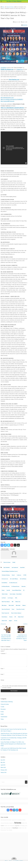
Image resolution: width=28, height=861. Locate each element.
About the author (5, 549)
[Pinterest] (11, 545)
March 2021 (3, 767)
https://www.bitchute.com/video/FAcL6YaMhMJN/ (12, 99)
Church (13, 575)
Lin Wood (4, 597)
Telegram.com (20, 69)
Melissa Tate (17, 601)
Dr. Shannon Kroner (15, 586)
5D (13, 823)
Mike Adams (4, 605)
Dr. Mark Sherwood (13, 582)
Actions (23, 819)
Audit (2, 825)
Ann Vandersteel (15, 567)
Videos (2, 719)
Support (10, 620)
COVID (24, 575)
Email (2, 674)
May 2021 (3, 762)
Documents (3, 709)
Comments (3, 653)
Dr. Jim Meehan (23, 578)
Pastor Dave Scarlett (20, 609)
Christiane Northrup (6, 575)
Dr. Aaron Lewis (5, 578)
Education (23, 586)
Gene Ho (8, 590)
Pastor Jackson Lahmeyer (16, 613)
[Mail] (15, 545)
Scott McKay (3, 67)
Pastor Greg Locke (5, 613)
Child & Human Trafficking (7, 701)
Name (2, 668)
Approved (14, 819)
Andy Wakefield (6, 567)
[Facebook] (2, 545)
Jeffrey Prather (5, 594)
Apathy (10, 823)
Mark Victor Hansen (6, 601)
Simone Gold (4, 620)
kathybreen (25, 25)
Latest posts (12, 549)
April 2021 (3, 765)
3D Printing (21, 825)
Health (14, 562)
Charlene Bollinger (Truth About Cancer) (10, 571)
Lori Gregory (10, 597)
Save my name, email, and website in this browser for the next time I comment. (14, 686)
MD (12, 601)
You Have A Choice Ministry (14, 1)
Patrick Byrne (4, 616)
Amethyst (15, 828)
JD (23, 590)
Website (2, 680)
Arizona (17, 822)
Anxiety (5, 825)
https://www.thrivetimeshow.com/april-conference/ (12, 107)
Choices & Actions (6, 562)
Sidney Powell (20, 616)
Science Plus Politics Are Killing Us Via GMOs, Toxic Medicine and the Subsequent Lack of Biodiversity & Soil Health (13, 743)
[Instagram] (11, 810)
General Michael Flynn (16, 590)
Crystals (2, 706)
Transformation (4, 716)
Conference (19, 575)
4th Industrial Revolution (6, 819)
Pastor (13, 609)
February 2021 (4, 770)
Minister (24, 605)
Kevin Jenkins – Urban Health (15, 594)
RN (15, 616)
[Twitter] (5, 545)
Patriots (10, 616)
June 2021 (3, 760)
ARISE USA (24, 823)
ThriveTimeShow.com (14, 79)
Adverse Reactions (5, 823)
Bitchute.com (10, 69)
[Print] (18, 545)
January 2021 (3, 772)
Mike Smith (18, 605)
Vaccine (15, 620)
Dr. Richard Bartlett (5, 586)
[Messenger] (8, 545)
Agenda (17, 825)
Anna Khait (22, 567)
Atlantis (10, 830)
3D (11, 828)
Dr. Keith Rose (4, 582)
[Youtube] (20, 810)
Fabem (3, 590)
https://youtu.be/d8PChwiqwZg (7, 101)
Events (2, 711)
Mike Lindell (11, 605)
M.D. (16, 597)
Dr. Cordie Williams (14, 578)
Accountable (19, 819)
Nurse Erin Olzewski (6, 609)
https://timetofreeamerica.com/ (7, 97)
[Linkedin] (14, 810)
